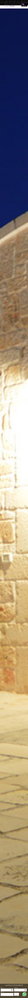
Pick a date (12, 990)
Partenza (16, 988)
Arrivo (2, 988)
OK (23, 4)
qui (21, 4)
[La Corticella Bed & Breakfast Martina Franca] (8, 8)
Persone (2, 992)
